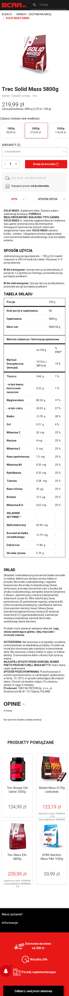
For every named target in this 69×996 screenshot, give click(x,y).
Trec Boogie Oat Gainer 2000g (17, 789)
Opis (14, 199)
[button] (48, 5)
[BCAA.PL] (14, 4)
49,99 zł (10, 130)
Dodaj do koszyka (44, 164)
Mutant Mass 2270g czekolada (52, 789)
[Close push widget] (11, 966)
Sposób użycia (47, 199)
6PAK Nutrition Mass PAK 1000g (51, 857)
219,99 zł (35, 130)
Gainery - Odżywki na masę (16, 95)
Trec (34, 95)
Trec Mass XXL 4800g (17, 857)
